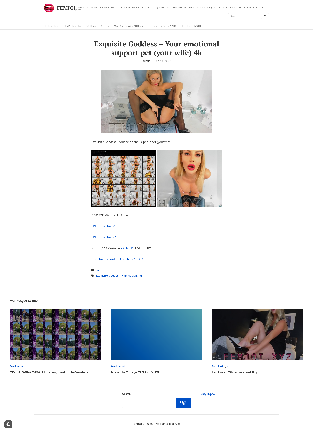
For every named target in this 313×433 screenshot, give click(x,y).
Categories (94, 25)
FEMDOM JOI (52, 25)
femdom (15, 366)
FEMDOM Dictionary (162, 25)
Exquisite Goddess (108, 275)
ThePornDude (192, 25)
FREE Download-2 (103, 237)
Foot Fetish (218, 366)
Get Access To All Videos (125, 25)
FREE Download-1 (103, 226)
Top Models (73, 25)
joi (97, 270)
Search (126, 394)
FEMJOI (66, 7)
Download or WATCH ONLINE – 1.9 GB (117, 259)
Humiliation (129, 275)
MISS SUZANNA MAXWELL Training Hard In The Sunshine (49, 372)
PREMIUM (127, 248)
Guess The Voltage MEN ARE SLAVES (136, 372)
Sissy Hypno (208, 394)
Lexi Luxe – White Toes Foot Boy (234, 372)
